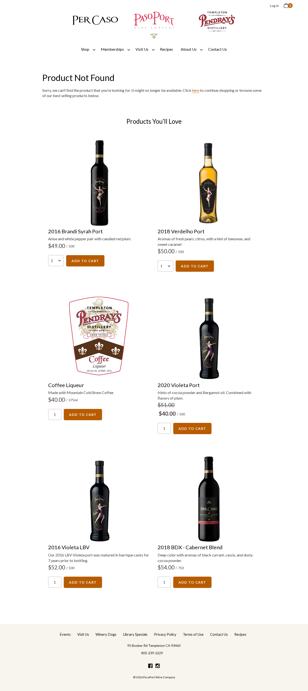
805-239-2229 (152, 653)
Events (65, 634)
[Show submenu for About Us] (201, 49)
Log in (274, 6)
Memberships (112, 49)
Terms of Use (193, 634)
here (195, 90)
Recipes (166, 49)
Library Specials (135, 634)
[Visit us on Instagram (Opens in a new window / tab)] (157, 666)
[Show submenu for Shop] (94, 49)
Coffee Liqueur (66, 385)
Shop (85, 49)
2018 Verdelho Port (181, 231)
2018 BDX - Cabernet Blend (190, 547)
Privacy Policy (165, 634)
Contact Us (217, 49)
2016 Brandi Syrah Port (75, 231)
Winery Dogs (106, 634)
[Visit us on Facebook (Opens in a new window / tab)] (150, 666)
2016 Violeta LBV (69, 547)
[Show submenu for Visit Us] (153, 49)
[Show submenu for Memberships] (129, 49)
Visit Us (141, 49)
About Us (189, 49)
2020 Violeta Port (179, 385)
